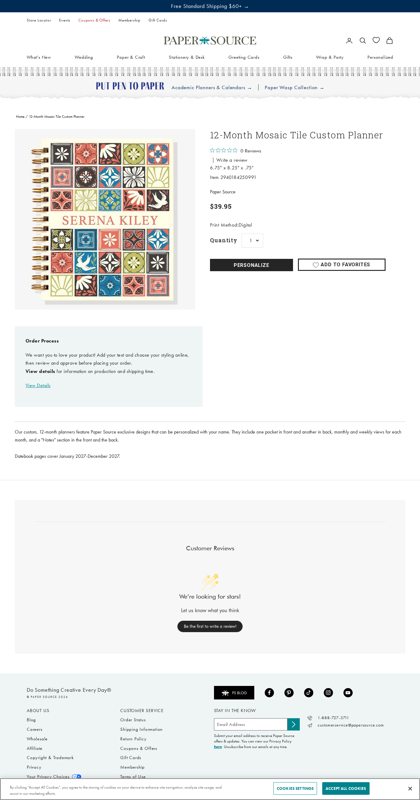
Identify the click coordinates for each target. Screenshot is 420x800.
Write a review (231, 160)
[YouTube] (348, 692)
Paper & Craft (131, 57)
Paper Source (223, 192)
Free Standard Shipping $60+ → (210, 6)
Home (20, 116)
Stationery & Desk (187, 57)
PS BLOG (239, 693)
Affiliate (34, 748)
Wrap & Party (330, 57)
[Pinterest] (289, 692)
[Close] (410, 788)
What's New (39, 57)
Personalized (380, 57)
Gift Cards (158, 20)
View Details (38, 385)
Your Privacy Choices (48, 776)
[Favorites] (376, 40)
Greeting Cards (243, 57)
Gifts (287, 57)
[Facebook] (269, 692)
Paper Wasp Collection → (295, 87)
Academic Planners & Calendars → (212, 87)
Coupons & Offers (94, 20)
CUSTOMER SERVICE (142, 710)
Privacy (34, 767)
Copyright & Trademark (50, 757)
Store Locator (39, 20)
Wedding (84, 57)
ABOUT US (38, 710)
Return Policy (133, 739)
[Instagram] (328, 692)
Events (64, 20)
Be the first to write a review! (210, 626)
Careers (34, 729)
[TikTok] (308, 692)
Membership (129, 20)
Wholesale (37, 739)
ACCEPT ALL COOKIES (346, 788)
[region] (105, 219)
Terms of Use (133, 776)
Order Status (133, 720)
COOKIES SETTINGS (295, 788)
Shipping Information (141, 729)
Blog (31, 720)
